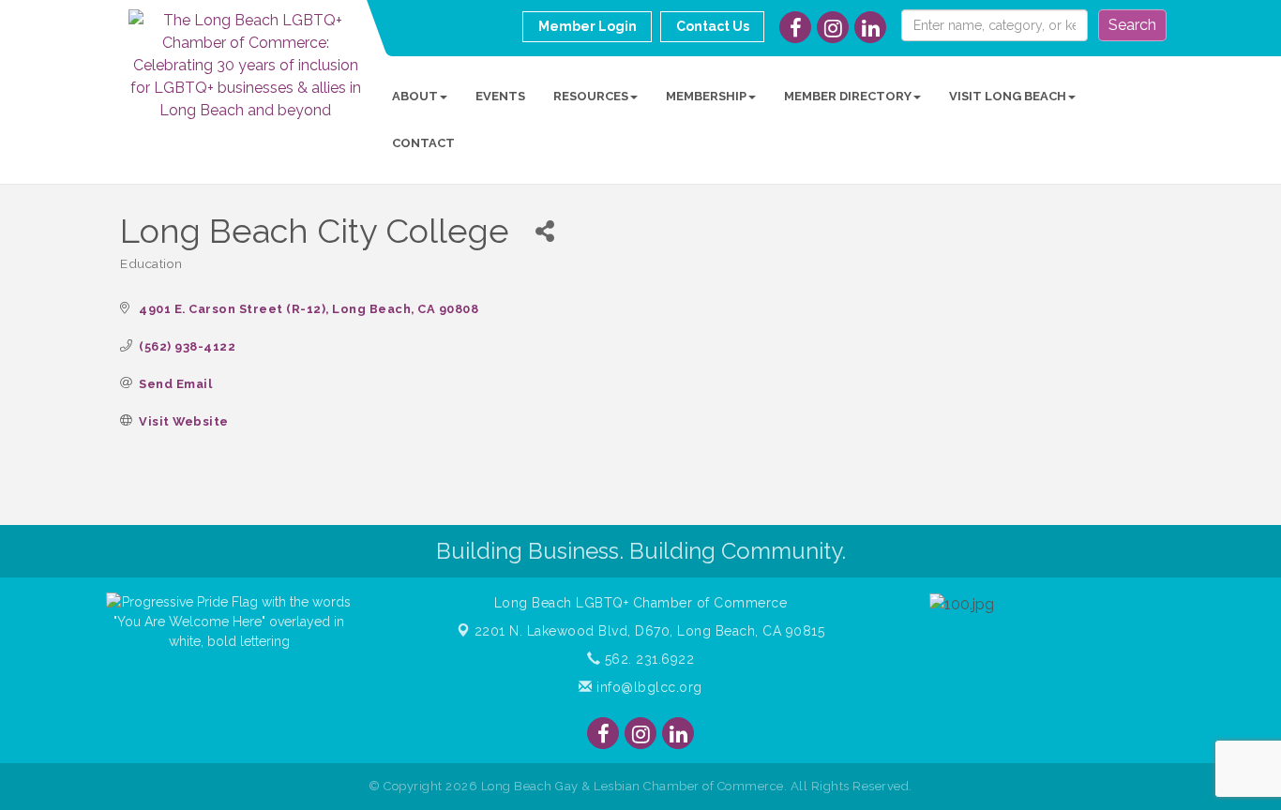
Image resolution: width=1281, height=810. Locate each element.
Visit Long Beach (1007, 96)
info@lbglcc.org (647, 687)
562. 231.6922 (647, 659)
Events (500, 96)
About (415, 96)
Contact (423, 143)
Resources (590, 96)
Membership (706, 96)
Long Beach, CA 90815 (650, 630)
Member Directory (848, 96)
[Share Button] (544, 231)
